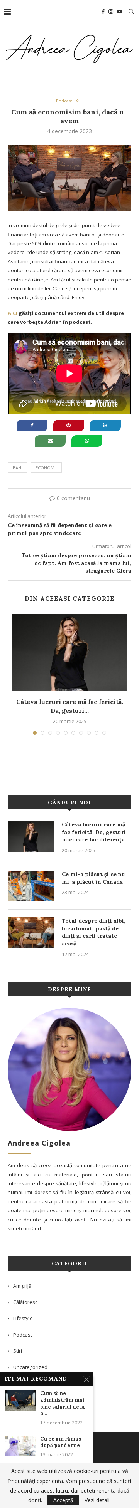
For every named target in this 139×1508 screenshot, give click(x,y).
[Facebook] (103, 11)
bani (17, 468)
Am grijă (22, 1285)
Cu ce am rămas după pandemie (60, 1442)
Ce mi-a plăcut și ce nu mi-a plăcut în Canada (93, 878)
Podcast (64, 100)
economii (46, 468)
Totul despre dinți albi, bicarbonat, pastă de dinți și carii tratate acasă (93, 932)
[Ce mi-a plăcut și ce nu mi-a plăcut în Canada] (31, 886)
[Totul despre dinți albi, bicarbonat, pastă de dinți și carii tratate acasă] (31, 932)
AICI (12, 313)
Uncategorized (30, 1367)
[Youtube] (119, 11)
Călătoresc (25, 1302)
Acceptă (63, 1500)
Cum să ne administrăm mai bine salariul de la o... (62, 1403)
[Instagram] (110, 11)
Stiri (17, 1350)
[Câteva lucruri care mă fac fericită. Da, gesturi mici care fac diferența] (69, 652)
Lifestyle (23, 1318)
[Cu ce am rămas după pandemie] (20, 1446)
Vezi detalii (98, 1500)
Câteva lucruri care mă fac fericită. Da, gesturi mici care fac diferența (94, 832)
